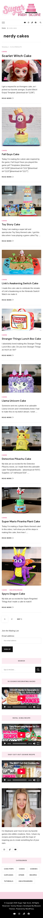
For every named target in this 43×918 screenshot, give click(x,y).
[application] (21, 698)
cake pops (9, 869)
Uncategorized (15, 590)
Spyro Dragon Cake (13, 593)
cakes (4, 51)
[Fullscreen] (38, 707)
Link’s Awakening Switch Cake (20, 283)
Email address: (8, 636)
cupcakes (8, 875)
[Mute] (34, 707)
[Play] (5, 707)
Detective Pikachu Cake (16, 459)
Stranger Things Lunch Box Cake (21, 338)
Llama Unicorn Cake (14, 400)
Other (21, 875)
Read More (7, 98)
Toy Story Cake (11, 224)
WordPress (29, 909)
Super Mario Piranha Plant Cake (21, 521)
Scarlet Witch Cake (16, 56)
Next (19, 619)
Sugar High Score (24, 903)
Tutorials (8, 881)
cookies (34, 869)
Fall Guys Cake (10, 154)
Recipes (33, 875)
